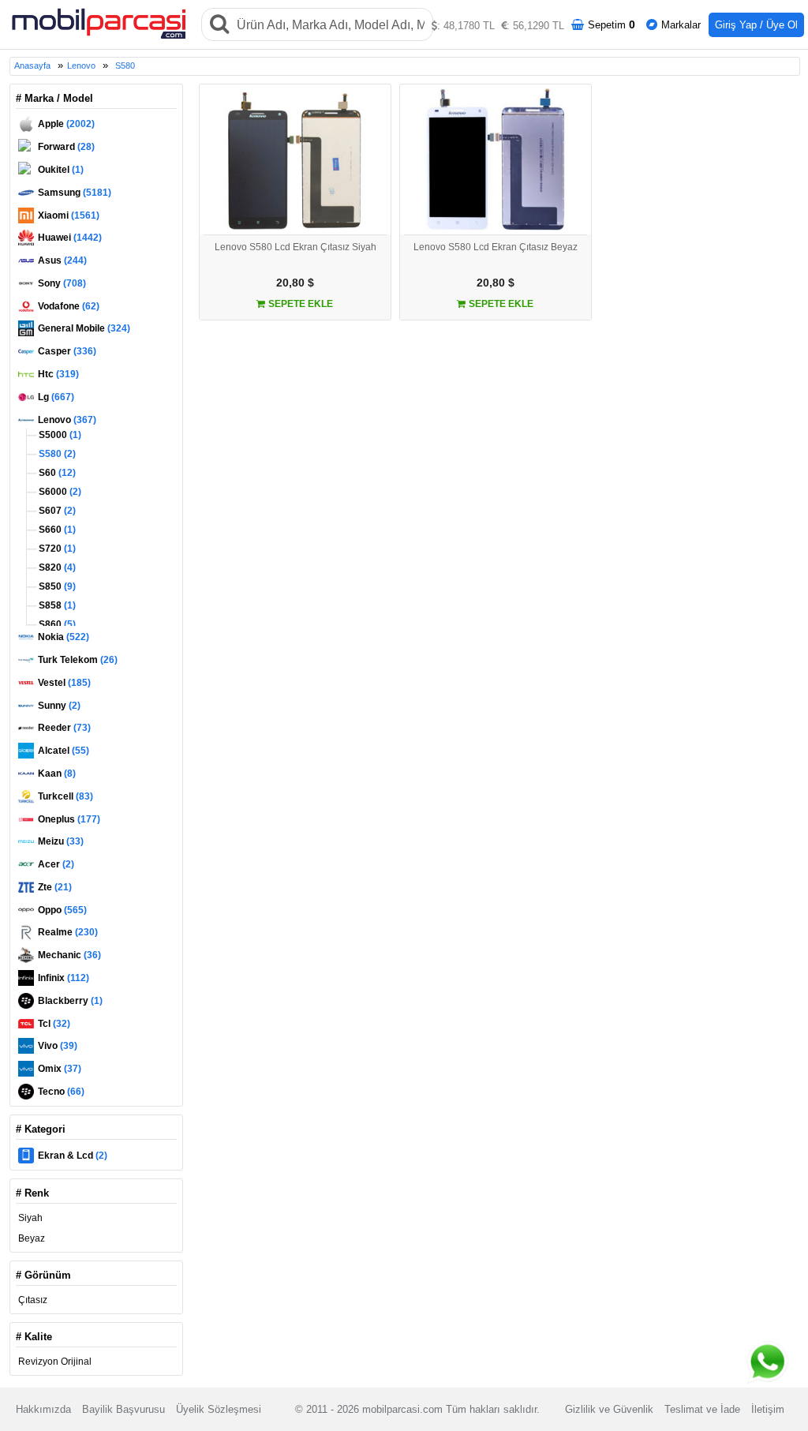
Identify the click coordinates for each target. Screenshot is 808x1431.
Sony (62, 283)
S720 (56, 548)
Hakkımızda (43, 1409)
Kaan (57, 773)
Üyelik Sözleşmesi (218, 1409)
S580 (125, 65)
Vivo (57, 1045)
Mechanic (69, 955)
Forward (66, 146)
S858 (56, 605)
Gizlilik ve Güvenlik (609, 1409)
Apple (66, 123)
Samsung (74, 192)
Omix (59, 1068)
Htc (58, 374)
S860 (56, 624)
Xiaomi (68, 215)
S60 (56, 472)
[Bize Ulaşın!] (768, 1362)
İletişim (767, 1409)
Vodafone (68, 306)
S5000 (58, 434)
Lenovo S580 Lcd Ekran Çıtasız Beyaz (495, 247)
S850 (56, 586)
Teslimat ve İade (702, 1409)
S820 (56, 567)
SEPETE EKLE (299, 303)
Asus (62, 260)
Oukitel (61, 169)
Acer (56, 864)
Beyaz (31, 1238)
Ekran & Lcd (72, 1155)
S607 (56, 510)
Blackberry (70, 1000)
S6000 (58, 491)
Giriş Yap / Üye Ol (756, 25)
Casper (67, 351)
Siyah (30, 1217)
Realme (68, 932)
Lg (56, 397)
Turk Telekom (78, 659)
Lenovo (81, 65)
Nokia (63, 636)
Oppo (62, 910)
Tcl (54, 1023)
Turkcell (65, 796)
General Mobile (84, 328)
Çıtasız (32, 1300)
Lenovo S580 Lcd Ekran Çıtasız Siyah (295, 247)
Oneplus (69, 819)
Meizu (61, 841)
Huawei (70, 237)
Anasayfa (32, 65)
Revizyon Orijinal (55, 1361)
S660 (56, 529)
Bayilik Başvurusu (123, 1409)
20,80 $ (295, 282)
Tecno (61, 1091)
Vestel (64, 682)
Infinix (63, 977)
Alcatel (63, 750)
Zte (55, 887)
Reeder (64, 727)
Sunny (59, 705)
